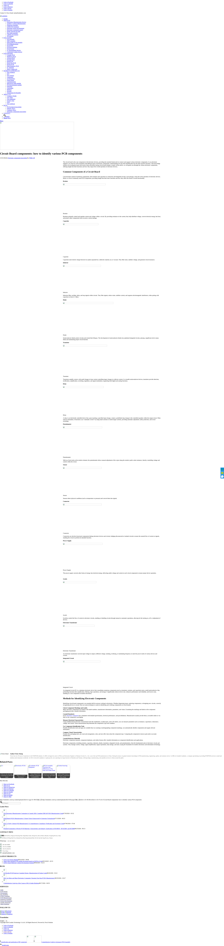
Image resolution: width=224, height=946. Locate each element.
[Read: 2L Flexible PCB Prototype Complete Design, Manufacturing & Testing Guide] (5, 871)
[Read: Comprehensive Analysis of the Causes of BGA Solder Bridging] (5, 881)
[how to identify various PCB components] (37, 149)
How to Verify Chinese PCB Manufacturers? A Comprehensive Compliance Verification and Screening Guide (34, 823)
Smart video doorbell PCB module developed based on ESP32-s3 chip (23, 861)
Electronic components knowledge (17, 158)
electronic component (72, 715)
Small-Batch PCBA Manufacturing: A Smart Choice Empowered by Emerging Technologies (29, 818)
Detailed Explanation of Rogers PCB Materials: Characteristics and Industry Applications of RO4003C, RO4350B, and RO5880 (39, 828)
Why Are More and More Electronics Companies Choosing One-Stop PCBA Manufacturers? (29, 878)
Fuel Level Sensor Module (11, 859)
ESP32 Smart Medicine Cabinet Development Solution (19, 863)
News (1, 121)
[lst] (3, 16)
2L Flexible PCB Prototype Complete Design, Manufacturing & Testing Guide (25, 873)
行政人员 (32, 158)
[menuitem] (114, 19)
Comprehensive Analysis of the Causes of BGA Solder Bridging (21, 883)
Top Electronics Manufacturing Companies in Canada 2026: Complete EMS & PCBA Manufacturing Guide (33, 813)
